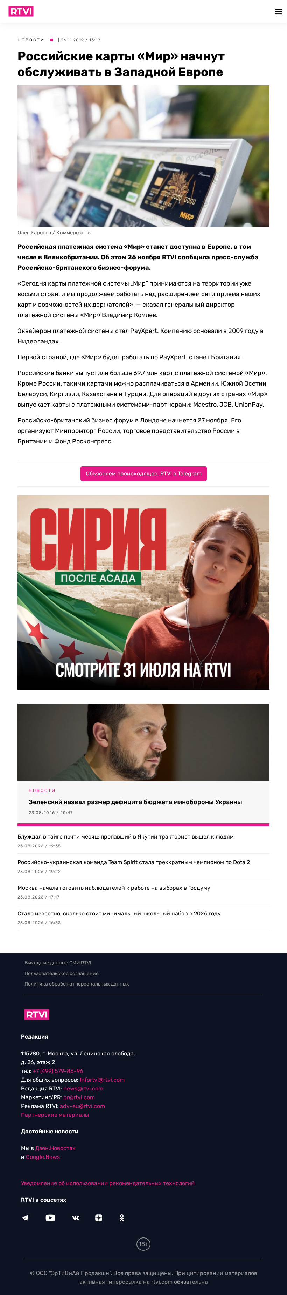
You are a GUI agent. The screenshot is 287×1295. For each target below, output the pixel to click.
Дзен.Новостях (55, 1148)
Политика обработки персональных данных (76, 984)
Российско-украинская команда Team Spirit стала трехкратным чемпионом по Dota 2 (134, 862)
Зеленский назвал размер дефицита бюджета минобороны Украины (135, 802)
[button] (279, 11)
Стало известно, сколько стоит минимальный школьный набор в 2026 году (119, 913)
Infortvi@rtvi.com (102, 1079)
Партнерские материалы (55, 1115)
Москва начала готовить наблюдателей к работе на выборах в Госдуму (114, 888)
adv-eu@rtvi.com (82, 1106)
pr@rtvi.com (79, 1097)
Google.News (43, 1157)
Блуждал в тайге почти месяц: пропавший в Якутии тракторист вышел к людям (126, 836)
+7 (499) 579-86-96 (58, 1071)
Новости (31, 40)
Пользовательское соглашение (61, 973)
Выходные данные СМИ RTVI (57, 963)
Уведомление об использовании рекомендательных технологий (108, 1183)
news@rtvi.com (83, 1088)
